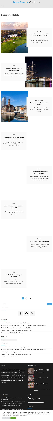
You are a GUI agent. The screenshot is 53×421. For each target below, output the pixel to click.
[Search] (51, 6)
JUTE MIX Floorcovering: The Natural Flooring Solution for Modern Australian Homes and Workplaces (23, 325)
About (29, 410)
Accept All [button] (13, 417)
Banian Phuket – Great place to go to (39, 241)
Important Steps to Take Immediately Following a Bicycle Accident (15, 323)
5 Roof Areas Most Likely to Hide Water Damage (12, 332)
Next (30, 298)
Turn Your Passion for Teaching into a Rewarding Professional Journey (16, 330)
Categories (34, 398)
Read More (4, 382)
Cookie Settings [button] (6, 417)
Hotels (39, 31)
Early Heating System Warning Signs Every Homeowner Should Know (16, 327)
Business (37, 100)
